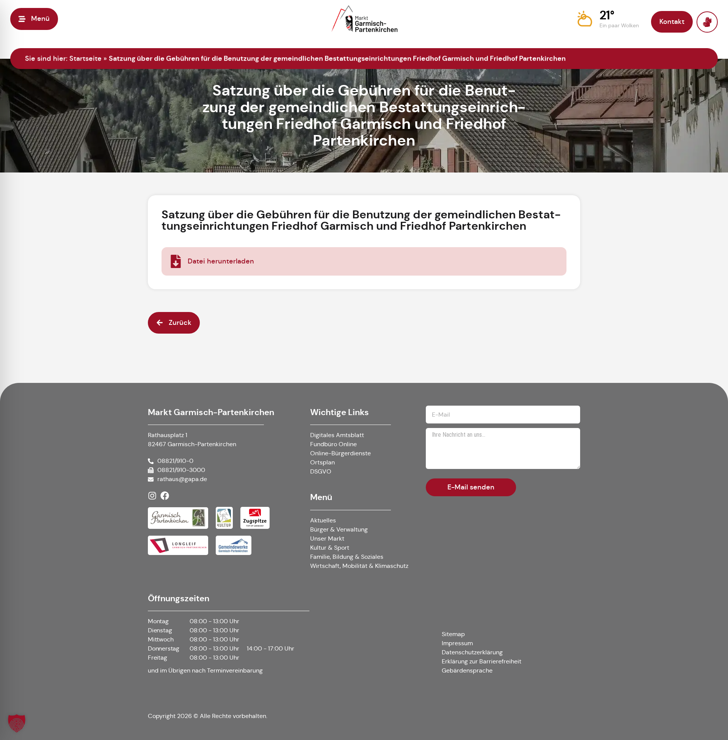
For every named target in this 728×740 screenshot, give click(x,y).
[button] (608, 19)
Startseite (85, 58)
